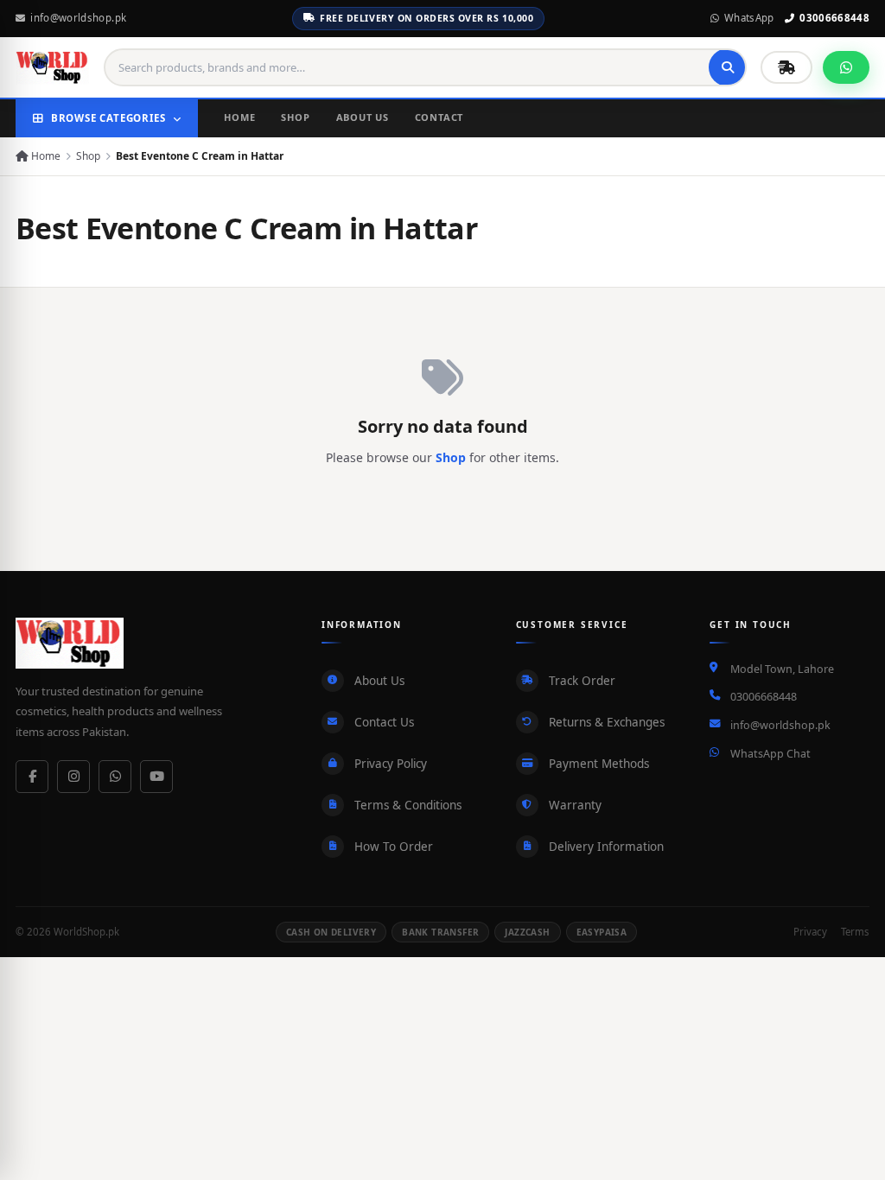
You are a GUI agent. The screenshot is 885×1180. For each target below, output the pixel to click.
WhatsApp (749, 17)
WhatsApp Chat (770, 753)
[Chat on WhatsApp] (846, 67)
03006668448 (834, 17)
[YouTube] (156, 776)
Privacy (810, 931)
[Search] (728, 67)
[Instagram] (73, 776)
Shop (295, 117)
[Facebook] (32, 776)
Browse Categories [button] (108, 117)
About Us (362, 117)
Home (239, 117)
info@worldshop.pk (78, 17)
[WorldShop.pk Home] (53, 67)
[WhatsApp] (115, 776)
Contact (439, 117)
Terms (855, 931)
